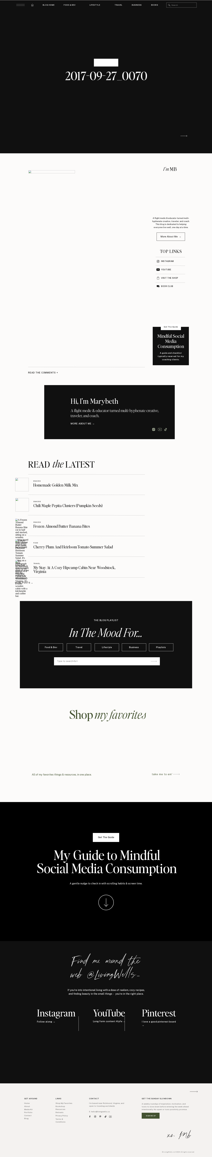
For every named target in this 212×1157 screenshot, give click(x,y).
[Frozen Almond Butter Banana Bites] (22, 525)
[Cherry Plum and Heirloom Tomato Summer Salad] (22, 546)
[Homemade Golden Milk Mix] (22, 484)
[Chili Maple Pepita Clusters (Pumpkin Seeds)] (22, 505)
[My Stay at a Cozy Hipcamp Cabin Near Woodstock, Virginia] (22, 567)
